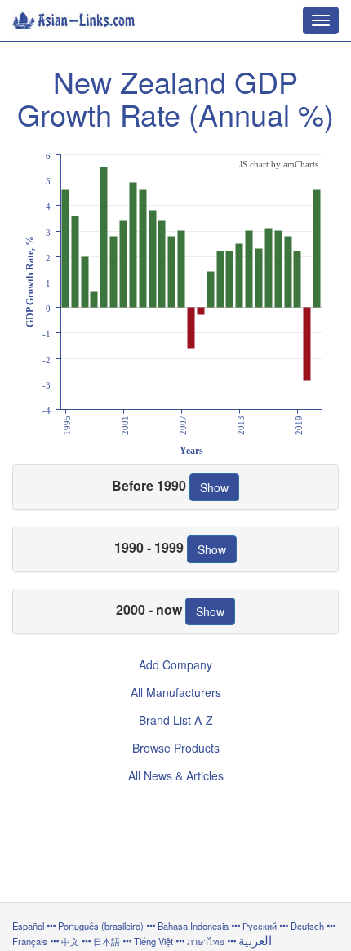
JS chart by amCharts (278, 164)
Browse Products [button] (176, 748)
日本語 (106, 941)
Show (214, 487)
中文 (70, 941)
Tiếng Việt (153, 941)
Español (28, 925)
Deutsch (307, 925)
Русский (259, 925)
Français (29, 941)
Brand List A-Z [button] (176, 720)
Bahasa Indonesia (193, 925)
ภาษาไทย (207, 941)
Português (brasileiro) (101, 925)
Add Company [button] (175, 664)
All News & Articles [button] (176, 775)
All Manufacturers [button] (176, 692)
